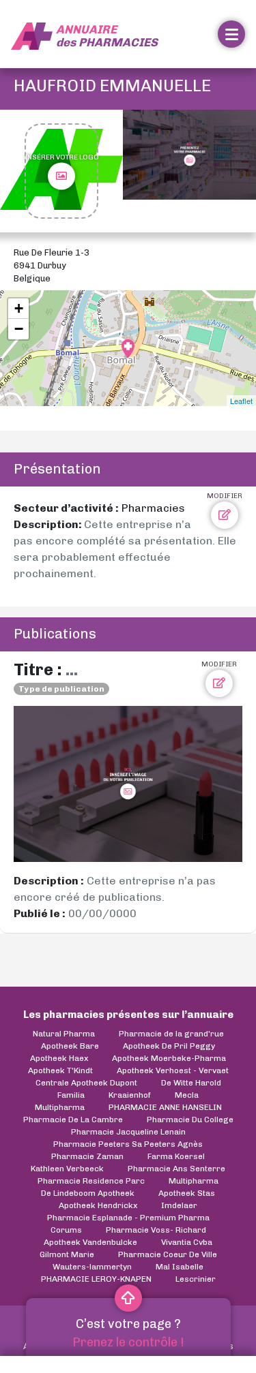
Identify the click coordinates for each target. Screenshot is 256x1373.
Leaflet (241, 400)
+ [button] (18, 308)
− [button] (18, 328)
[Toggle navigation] (231, 34)
